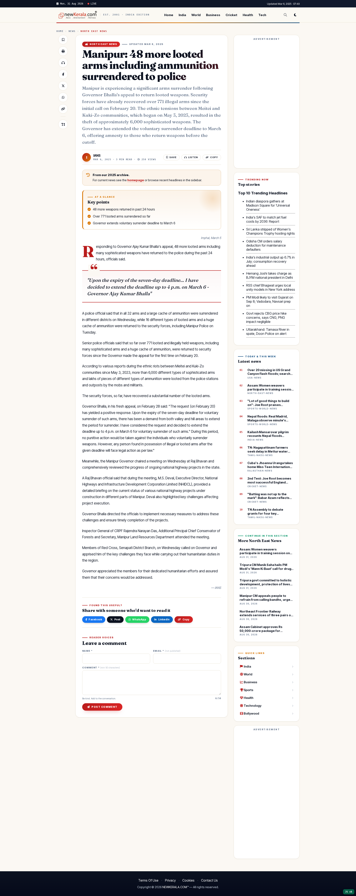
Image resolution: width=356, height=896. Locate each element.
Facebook (95, 619)
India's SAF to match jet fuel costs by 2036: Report (266, 219)
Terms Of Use (148, 880)
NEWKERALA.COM (174, 887)
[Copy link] (63, 109)
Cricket (231, 15)
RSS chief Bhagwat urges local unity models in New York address (270, 287)
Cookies (188, 880)
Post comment (104, 706)
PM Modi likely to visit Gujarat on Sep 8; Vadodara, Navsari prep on (269, 301)
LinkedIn (164, 619)
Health (248, 15)
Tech (262, 15)
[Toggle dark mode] (295, 15)
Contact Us (209, 880)
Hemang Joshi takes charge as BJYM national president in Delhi (269, 275)
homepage (135, 180)
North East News (94, 31)
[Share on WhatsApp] (63, 97)
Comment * (101, 668)
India (182, 15)
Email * (166, 651)
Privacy (170, 880)
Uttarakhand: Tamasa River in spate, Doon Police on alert (267, 331)
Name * (87, 651)
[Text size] (63, 124)
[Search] (285, 15)
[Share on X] (63, 86)
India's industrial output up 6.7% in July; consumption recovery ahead (270, 261)
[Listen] (63, 62)
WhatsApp (139, 619)
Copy (186, 619)
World (196, 15)
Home (168, 15)
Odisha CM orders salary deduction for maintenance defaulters (266, 245)
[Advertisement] (266, 103)
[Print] (63, 51)
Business (213, 15)
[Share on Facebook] (63, 74)
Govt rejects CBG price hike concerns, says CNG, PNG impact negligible (266, 317)
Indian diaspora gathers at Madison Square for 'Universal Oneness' (268, 205)
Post (117, 619)
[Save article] (63, 39)
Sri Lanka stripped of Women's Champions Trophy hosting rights (270, 231)
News (72, 31)
